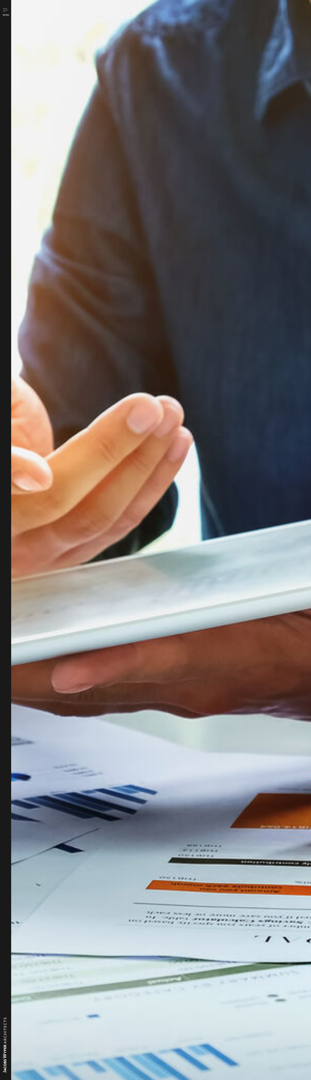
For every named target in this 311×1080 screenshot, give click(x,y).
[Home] (4, 1071)
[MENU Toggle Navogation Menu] (5, 10)
